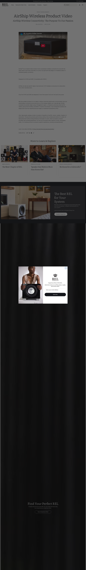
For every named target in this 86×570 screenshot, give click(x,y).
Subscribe (55, 294)
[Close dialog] (66, 268)
